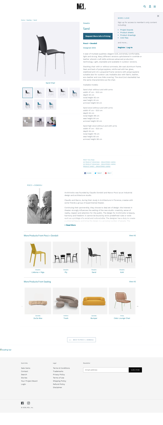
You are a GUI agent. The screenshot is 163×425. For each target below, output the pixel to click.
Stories (24, 378)
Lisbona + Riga (38, 272)
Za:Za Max (37, 318)
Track (66, 318)
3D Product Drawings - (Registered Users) (99, 164)
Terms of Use (58, 378)
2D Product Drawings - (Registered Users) (99, 162)
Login (23, 384)
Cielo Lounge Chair (122, 318)
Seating (29, 20)
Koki (122, 272)
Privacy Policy (59, 374)
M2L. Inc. (30, 407)
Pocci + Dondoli (90, 43)
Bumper (94, 318)
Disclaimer (57, 387)
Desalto (86, 23)
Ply (66, 272)
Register (121, 47)
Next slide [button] (137, 306)
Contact (24, 371)
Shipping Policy (59, 381)
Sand (35, 20)
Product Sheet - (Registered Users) (96, 166)
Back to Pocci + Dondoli (83, 340)
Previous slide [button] (22, 306)
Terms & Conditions (61, 368)
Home (23, 20)
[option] (38, 258)
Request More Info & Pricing (97, 36)
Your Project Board (29, 381)
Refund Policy (59, 384)
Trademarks (58, 371)
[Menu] (155, 6)
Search (24, 374)
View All (132, 235)
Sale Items (25, 368)
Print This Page (88, 160)
